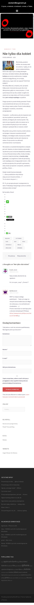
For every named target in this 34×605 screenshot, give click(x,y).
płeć (14, 577)
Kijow (20, 569)
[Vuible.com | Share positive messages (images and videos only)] (7, 201)
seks (19, 577)
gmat (3, 540)
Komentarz (6, 334)
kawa (17, 569)
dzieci (25, 562)
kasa (14, 569)
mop (15, 241)
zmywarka (19, 248)
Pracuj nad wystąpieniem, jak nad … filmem (14, 494)
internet (19, 565)
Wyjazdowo (4, 580)
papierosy (24, 575)
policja (3, 578)
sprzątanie (8, 248)
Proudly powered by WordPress (10, 597)
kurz (7, 241)
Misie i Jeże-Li (5, 507)
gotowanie (18, 238)
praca (7, 577)
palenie (15, 575)
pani (20, 575)
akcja (2, 561)
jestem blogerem (7, 569)
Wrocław (29, 578)
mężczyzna (4, 575)
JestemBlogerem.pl (17, 3)
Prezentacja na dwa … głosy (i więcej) (12, 481)
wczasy (24, 577)
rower (16, 578)
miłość (20, 572)
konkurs (11, 572)
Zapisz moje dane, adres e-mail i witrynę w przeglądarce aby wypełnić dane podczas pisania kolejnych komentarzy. (16, 381)
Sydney (27, 597)
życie (11, 580)
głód (16, 565)
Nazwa (5, 349)
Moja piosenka (21, 256)
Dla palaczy (11, 256)
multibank (24, 572)
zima (9, 580)
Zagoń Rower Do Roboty (10, 453)
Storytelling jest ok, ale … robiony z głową (14, 510)
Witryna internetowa (9, 367)
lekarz (16, 572)
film (13, 565)
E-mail (5, 358)
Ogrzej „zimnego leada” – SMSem (11, 488)
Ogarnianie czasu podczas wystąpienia (12, 501)
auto (10, 561)
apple (6, 561)
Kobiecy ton (10, 49)
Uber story (9, 540)
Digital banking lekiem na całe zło (11, 498)
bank (14, 561)
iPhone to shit (12, 526)
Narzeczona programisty (10, 424)
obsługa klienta (10, 575)
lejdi (14, 57)
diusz (21, 562)
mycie (23, 241)
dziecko (4, 565)
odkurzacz (8, 244)
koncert (6, 572)
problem (11, 577)
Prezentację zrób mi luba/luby (10, 485)
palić (18, 575)
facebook (9, 565)
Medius (5, 440)
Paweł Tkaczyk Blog (8, 427)
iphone (25, 565)
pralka (19, 244)
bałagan (7, 238)
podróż (29, 575)
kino (23, 569)
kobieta (27, 569)
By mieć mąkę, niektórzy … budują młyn (13, 504)
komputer (3, 572)
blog (18, 562)
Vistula (21, 577)
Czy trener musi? (6, 491)
